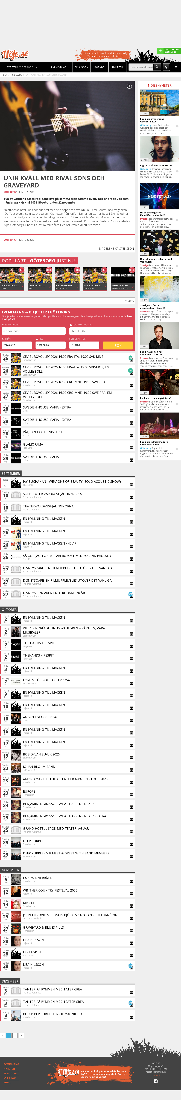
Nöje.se (5, 74)
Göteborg (17, 74)
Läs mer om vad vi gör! (93, 1076)
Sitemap (156, 1075)
